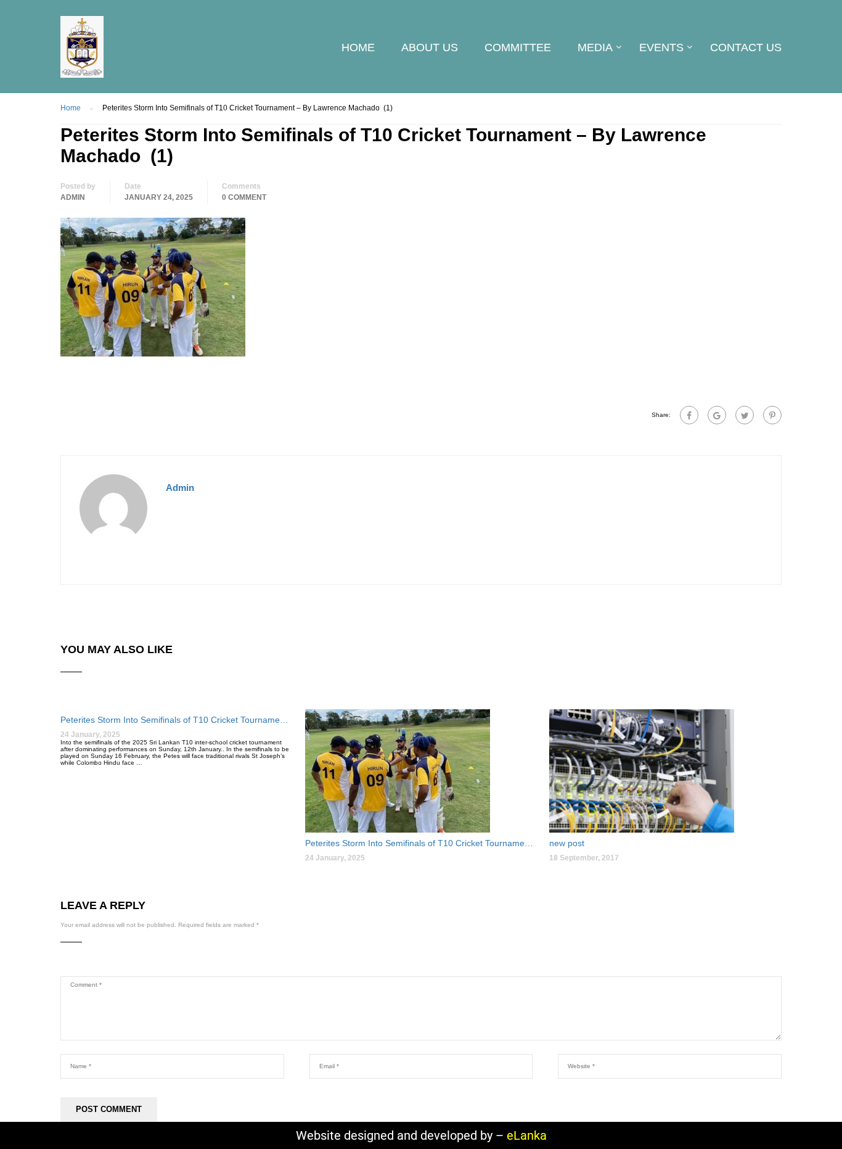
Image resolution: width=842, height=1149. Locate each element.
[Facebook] (689, 415)
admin (72, 197)
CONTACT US (746, 47)
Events (661, 47)
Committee (517, 47)
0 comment (244, 197)
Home (358, 47)
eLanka (527, 1135)
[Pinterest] (772, 415)
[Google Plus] (717, 415)
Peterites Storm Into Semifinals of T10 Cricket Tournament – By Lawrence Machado (176, 720)
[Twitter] (744, 415)
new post (566, 843)
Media (595, 47)
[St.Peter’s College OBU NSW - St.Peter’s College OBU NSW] (82, 53)
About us (429, 47)
